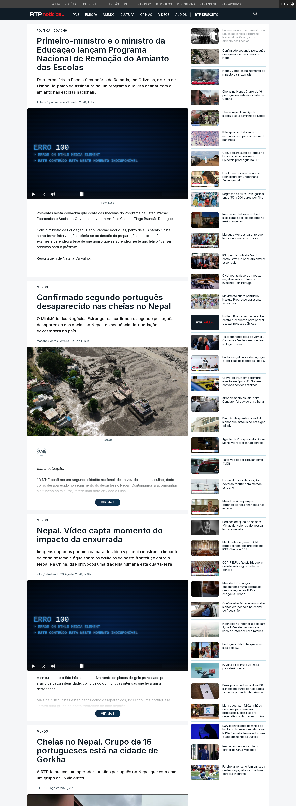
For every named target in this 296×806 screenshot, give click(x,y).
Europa (91, 15)
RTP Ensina (208, 4)
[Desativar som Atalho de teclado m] (53, 194)
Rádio (128, 4)
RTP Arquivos (232, 4)
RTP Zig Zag (186, 4)
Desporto (91, 4)
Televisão (111, 4)
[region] (107, 153)
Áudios (181, 15)
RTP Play (144, 4)
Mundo (109, 15)
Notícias (71, 4)
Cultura (127, 15)
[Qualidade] (172, 666)
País (76, 15)
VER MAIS (107, 502)
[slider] (122, 195)
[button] (256, 14)
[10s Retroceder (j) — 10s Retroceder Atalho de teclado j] (43, 194)
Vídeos (164, 15)
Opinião (146, 15)
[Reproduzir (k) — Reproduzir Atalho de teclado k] (33, 194)
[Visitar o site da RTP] (56, 4)
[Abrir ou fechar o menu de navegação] (262, 14)
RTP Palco (164, 4)
